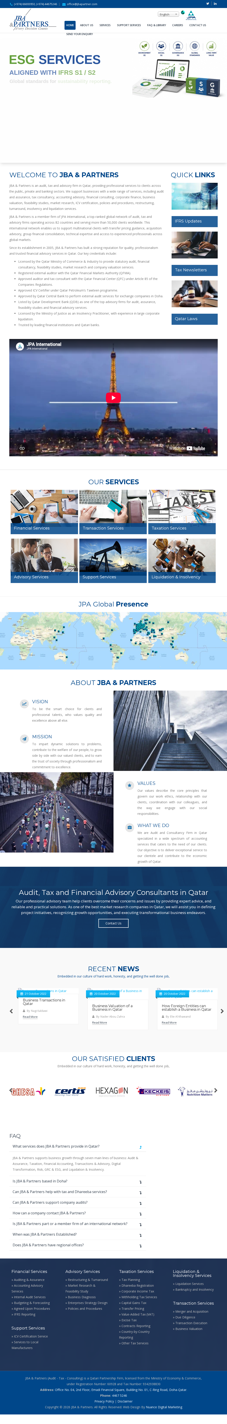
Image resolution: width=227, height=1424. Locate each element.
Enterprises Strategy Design (88, 1312)
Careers (177, 25)
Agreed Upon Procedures (32, 1318)
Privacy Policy (104, 1411)
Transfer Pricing (132, 1318)
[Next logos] (216, 1100)
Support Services (129, 25)
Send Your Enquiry (79, 34)
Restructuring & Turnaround (88, 1289)
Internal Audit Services (30, 1306)
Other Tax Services (135, 1353)
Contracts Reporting (135, 1335)
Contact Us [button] (113, 923)
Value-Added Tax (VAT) (137, 1324)
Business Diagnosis (82, 1306)
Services (105, 25)
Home (70, 25)
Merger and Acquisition (191, 1321)
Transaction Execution (191, 1332)
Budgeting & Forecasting (32, 1312)
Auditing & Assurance (29, 1289)
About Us (86, 25)
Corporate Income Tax (137, 1301)
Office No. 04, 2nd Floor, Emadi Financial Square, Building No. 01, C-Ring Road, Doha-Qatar (120, 1399)
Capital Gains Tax (133, 1312)
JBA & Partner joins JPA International (181, 1002)
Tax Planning (130, 1289)
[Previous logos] (11, 1100)
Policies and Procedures (85, 1318)
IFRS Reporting (24, 1324)
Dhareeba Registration (137, 1295)
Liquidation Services (189, 1293)
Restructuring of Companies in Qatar (47, 1002)
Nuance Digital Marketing (164, 1416)
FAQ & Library (156, 25)
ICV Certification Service (31, 1346)
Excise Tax (129, 1329)
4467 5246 (119, 1405)
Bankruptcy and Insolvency (194, 1299)
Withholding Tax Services (139, 1306)
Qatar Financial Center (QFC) (104, 279)
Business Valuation (188, 1338)
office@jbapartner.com (82, 4)
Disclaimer (125, 1411)
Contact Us (197, 25)
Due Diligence (185, 1327)
